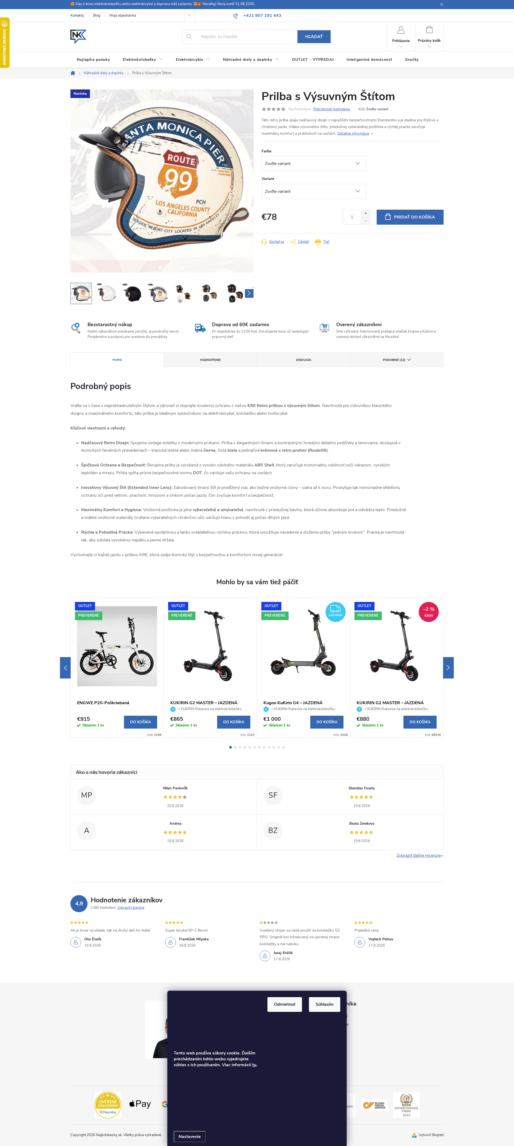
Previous (65, 667)
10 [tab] (274, 747)
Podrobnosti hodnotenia (331, 109)
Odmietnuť (284, 1004)
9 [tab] (269, 747)
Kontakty (77, 15)
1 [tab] (230, 747)
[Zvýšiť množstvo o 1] (365, 213)
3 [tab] (240, 747)
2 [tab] (235, 747)
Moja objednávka (122, 15)
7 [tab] (259, 747)
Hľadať (314, 37)
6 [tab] (254, 747)
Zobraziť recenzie (130, 907)
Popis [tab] (117, 360)
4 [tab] (245, 747)
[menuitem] (93, 59)
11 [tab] (278, 747)
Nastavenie (190, 1137)
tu (254, 1065)
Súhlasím (325, 1004)
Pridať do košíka (414, 217)
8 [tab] (264, 747)
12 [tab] (283, 747)
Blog (96, 15)
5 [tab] (249, 747)
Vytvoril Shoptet (431, 1135)
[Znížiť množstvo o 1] (365, 220)
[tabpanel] (117, 668)
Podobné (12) (394, 360)
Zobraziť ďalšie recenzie (418, 855)
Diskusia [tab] (303, 360)
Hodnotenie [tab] (210, 360)
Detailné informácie (353, 133)
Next (448, 667)
